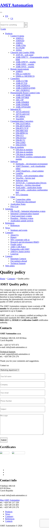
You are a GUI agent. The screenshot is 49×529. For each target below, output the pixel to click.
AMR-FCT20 (21, 83)
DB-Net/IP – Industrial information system (27, 211)
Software (14, 161)
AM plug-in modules (24, 152)
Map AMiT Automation (10, 500)
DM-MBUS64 (22, 131)
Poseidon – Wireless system (21, 218)
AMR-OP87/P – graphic (26, 62)
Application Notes (17, 204)
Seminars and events (18, 230)
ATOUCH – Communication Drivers (31, 183)
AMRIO (19, 71)
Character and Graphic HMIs (22, 52)
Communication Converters (21, 121)
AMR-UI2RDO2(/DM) (25, 88)
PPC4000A (20, 116)
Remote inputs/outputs (19, 69)
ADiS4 (19, 50)
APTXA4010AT (23, 112)
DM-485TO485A (23, 126)
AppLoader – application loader (29, 187)
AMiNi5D (20, 40)
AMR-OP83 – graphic (25, 64)
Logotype (14, 254)
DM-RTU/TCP (22, 128)
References (9, 223)
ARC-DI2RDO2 (23, 90)
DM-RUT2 (20, 140)
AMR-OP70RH (22, 97)
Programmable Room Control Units (25, 93)
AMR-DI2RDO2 (23, 86)
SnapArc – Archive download (28, 185)
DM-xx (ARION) (23, 74)
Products (8, 33)
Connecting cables (23, 199)
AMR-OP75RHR (23, 95)
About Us (14, 235)
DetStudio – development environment (32, 164)
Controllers (15, 78)
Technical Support (17, 263)
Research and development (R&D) (24, 242)
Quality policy (16, 244)
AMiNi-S (20, 38)
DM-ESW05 (21, 145)
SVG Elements (22, 195)
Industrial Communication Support (24, 213)
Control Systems (17, 36)
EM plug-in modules (24, 150)
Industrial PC (15, 109)
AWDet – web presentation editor (29, 176)
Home (2, 279)
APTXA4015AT (23, 114)
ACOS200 (20, 48)
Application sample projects (21, 221)
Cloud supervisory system (21, 216)
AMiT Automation (16, 5)
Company (9, 232)
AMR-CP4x (21, 45)
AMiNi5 (19, 43)
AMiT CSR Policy (18, 247)
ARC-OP (20, 100)
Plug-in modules (17, 147)
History (13, 237)
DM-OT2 (20, 135)
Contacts (8, 256)
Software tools (22, 180)
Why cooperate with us (20, 240)
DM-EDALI (21, 138)
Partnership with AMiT (20, 249)
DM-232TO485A (23, 123)
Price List (14, 206)
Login (3, 29)
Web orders (10, 266)
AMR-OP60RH (22, 102)
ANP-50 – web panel (24, 55)
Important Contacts (18, 259)
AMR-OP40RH (22, 104)
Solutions (9, 209)
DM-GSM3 (20, 142)
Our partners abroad (18, 261)
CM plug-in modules (24, 154)
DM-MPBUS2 (22, 133)
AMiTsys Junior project (20, 251)
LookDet (19, 173)
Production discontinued (26, 202)
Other (12, 197)
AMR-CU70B (22, 81)
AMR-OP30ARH (23, 107)
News (7, 228)
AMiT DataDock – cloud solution (30, 171)
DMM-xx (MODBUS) (25, 76)
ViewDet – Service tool (25, 178)
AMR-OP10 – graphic (25, 67)
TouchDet (20, 119)
